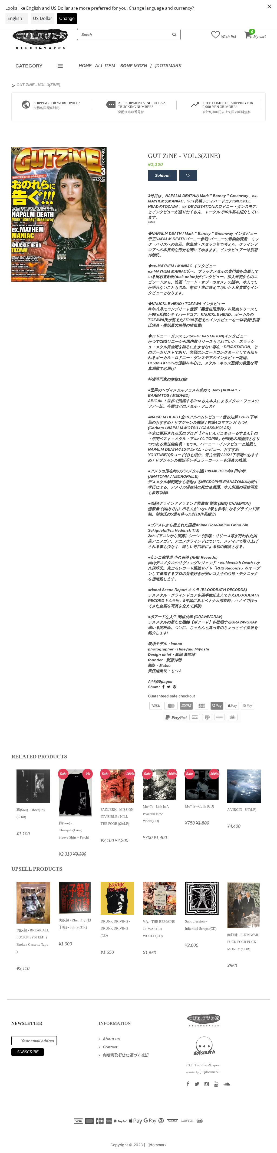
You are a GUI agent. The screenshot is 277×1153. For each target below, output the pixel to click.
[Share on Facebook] (163, 687)
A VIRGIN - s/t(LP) (241, 810)
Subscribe (27, 1052)
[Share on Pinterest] (174, 687)
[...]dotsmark (166, 65)
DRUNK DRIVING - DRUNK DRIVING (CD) (115, 928)
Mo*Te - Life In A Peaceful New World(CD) (156, 814)
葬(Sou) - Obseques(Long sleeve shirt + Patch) (74, 830)
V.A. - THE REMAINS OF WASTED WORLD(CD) (159, 929)
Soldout (162, 175)
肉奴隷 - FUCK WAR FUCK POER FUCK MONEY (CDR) (242, 942)
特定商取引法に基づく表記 (125, 1055)
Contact (110, 1047)
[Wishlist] (188, 175)
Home (85, 65)
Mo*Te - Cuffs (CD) (199, 806)
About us (111, 1039)
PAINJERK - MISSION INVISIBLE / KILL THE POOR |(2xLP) (117, 817)
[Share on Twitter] (168, 687)
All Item (105, 65)
